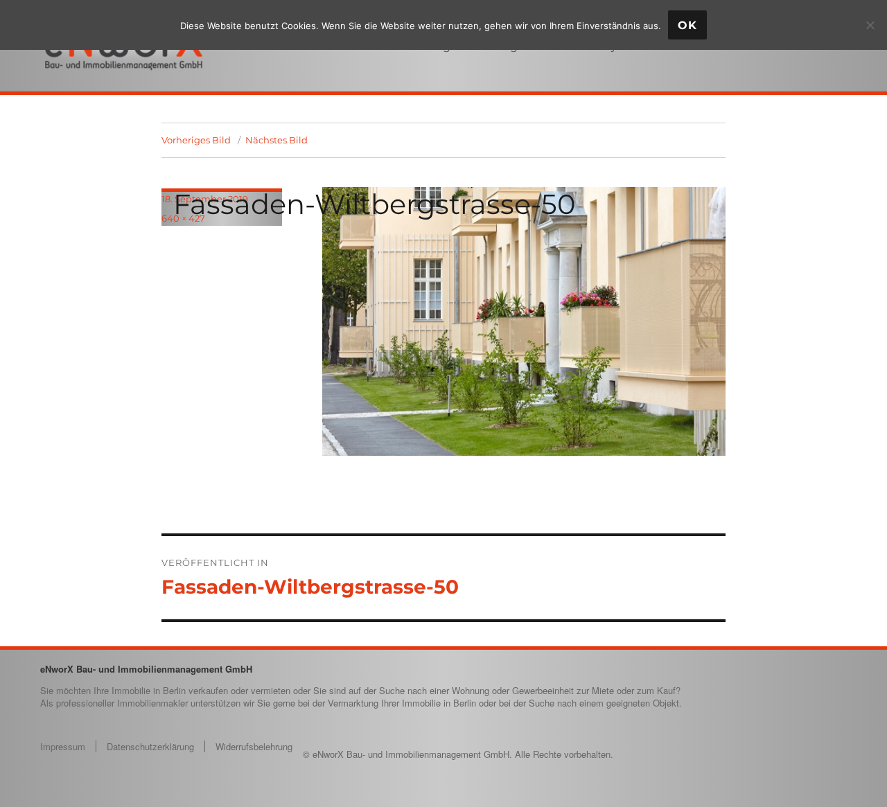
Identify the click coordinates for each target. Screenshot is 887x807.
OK (687, 25)
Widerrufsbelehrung (254, 746)
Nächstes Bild (276, 139)
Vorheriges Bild (196, 139)
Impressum (62, 746)
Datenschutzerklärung (150, 746)
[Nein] (870, 25)
